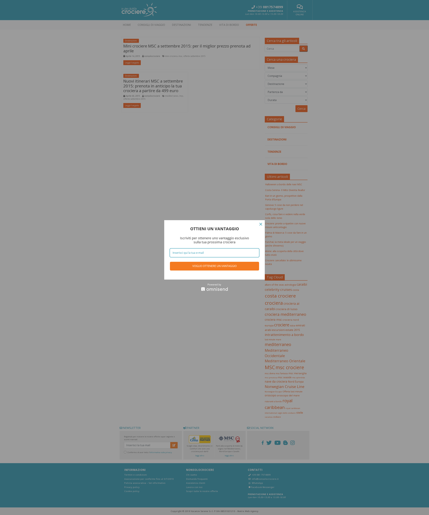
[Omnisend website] (214, 287)
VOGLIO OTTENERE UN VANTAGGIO (214, 266)
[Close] (261, 224)
